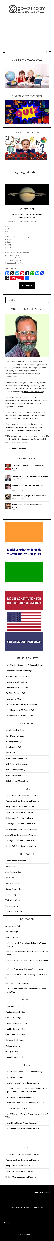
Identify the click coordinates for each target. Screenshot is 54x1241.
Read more (27, 285)
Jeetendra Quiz (11, 937)
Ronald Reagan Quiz (13, 889)
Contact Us (46, 1192)
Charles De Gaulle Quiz (15, 1034)
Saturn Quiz (27, 209)
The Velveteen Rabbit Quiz (16, 687)
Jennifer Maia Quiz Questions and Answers (29, 496)
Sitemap (6, 1223)
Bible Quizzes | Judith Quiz (16, 770)
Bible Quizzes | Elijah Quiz (16, 758)
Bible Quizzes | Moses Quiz (16, 781)
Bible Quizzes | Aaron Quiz (16, 775)
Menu (48, 51)
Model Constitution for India (17, 427)
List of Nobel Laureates (15, 1077)
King (25, 400)
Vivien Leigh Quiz (12, 900)
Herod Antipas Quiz (13, 747)
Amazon (14, 448)
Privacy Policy (16, 1207)
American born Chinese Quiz (17, 676)
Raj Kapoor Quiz (12, 931)
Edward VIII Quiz (12, 1006)
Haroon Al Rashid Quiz (14, 1040)
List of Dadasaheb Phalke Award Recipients (23, 1128)
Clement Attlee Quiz (13, 1017)
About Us (37, 1192)
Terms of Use (38, 1207)
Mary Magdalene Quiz (14, 730)
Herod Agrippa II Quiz (14, 736)
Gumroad (22, 448)
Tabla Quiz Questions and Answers (19, 840)
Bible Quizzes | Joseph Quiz (16, 764)
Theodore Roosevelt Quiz (16, 1023)
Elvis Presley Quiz (12, 894)
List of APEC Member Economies (19, 1108)
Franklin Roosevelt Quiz (15, 1029)
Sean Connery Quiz (13, 872)
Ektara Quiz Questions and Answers (20, 823)
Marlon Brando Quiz (13, 866)
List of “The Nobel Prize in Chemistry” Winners (24, 1103)
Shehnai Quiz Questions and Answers (20, 818)
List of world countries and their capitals (22, 1083)
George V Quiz (11, 1051)
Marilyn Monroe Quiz (14, 883)
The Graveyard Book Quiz (16, 682)
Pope (30, 400)
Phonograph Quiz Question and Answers (22, 801)
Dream (36, 400)
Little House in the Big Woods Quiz (20, 710)
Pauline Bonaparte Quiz (15, 1012)
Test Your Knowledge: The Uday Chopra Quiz (24, 969)
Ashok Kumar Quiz (13, 926)
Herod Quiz (10, 753)
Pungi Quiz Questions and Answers (20, 807)
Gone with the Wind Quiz (15, 861)
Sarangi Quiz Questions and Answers (20, 835)
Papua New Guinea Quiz (15, 1057)
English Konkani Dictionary (26, 418)
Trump (45, 400)
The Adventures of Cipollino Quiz (19, 670)
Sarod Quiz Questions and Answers (20, 812)
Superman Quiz (11, 906)
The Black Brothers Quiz (15, 693)
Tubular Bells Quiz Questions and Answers (23, 795)
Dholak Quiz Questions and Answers (20, 846)
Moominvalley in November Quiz (19, 716)
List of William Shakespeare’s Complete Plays (24, 665)
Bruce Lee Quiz (11, 877)
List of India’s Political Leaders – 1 (19, 1097)
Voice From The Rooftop (34, 391)
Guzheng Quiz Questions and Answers (21, 829)
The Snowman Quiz (13, 699)
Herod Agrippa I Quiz (14, 741)
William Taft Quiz (12, 1046)
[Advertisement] (27, 34)
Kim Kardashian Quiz (14, 911)
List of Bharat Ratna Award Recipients (21, 1123)
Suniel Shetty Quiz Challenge (17, 983)
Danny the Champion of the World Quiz (21, 704)
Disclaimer (27, 1207)
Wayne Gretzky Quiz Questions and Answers (30, 476)
